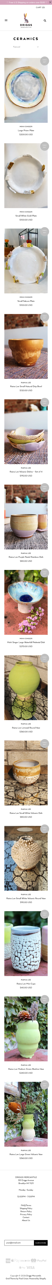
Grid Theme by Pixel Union (17, 1279)
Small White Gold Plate (26, 216)
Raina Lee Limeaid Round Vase (26, 728)
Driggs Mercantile (33, 1276)
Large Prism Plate (26, 130)
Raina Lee (26, 383)
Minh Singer (26, 127)
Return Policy (26, 1211)
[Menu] (6, 20)
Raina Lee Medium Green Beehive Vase (26, 1069)
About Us (26, 1220)
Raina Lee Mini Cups (26, 984)
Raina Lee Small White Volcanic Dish (26, 813)
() (40, 7)
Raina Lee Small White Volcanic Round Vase (26, 898)
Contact (26, 1217)
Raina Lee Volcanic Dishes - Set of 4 (26, 472)
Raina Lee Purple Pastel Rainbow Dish (26, 557)
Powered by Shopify (37, 1279)
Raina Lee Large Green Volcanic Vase (26, 1154)
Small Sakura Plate (26, 301)
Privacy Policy (26, 1214)
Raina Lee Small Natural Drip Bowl (26, 386)
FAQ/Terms (26, 1205)
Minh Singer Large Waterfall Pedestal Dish (26, 642)
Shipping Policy (26, 1208)
